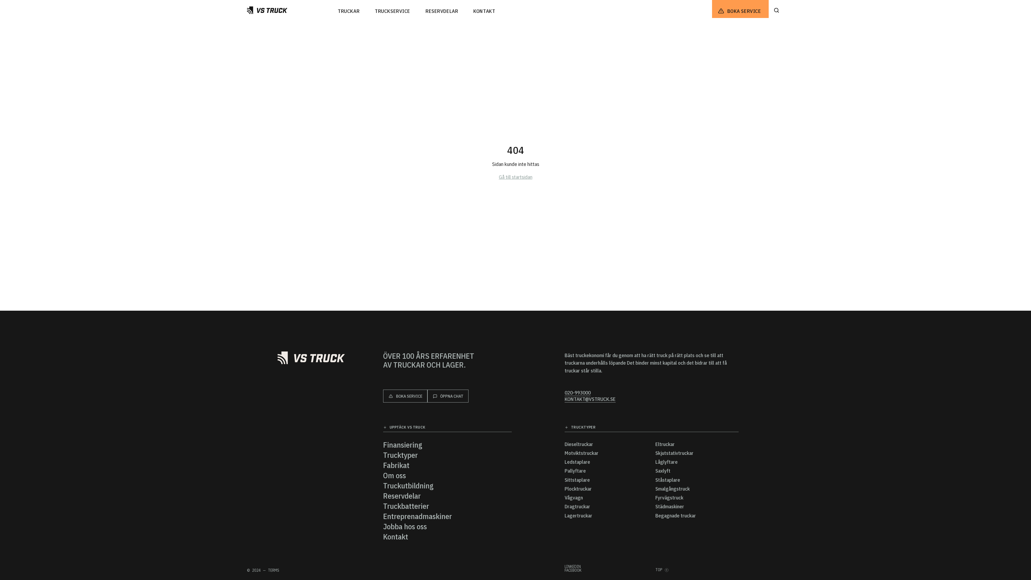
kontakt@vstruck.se (590, 399)
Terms (273, 570)
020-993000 (578, 393)
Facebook (573, 570)
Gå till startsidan (515, 177)
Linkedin (573, 566)
